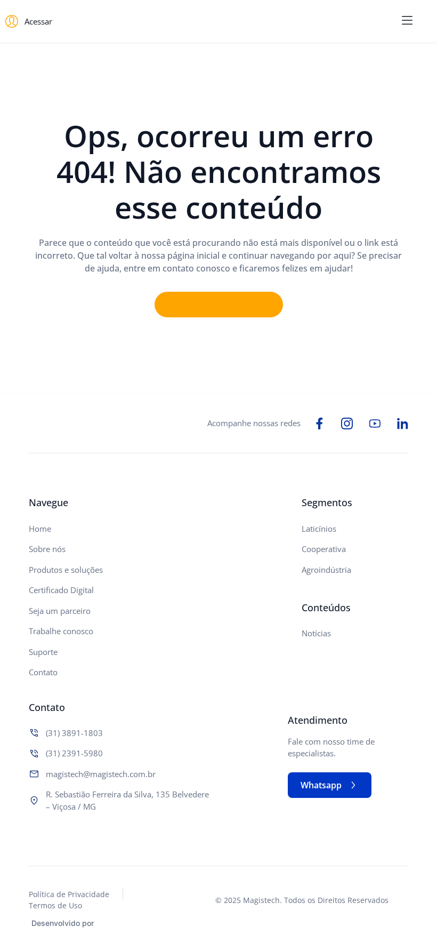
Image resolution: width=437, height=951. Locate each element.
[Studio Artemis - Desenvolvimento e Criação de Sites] (122, 921)
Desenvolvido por (62, 923)
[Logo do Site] (218, 21)
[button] (407, 21)
